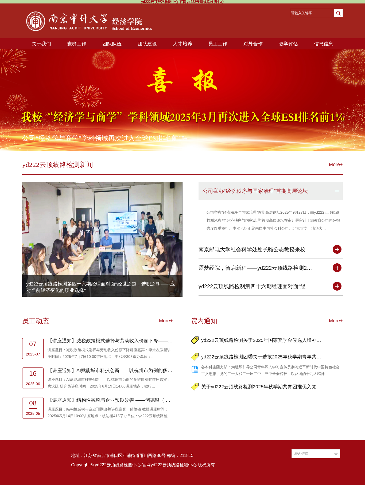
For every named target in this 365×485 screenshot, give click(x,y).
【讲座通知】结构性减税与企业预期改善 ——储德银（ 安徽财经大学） (110, 400)
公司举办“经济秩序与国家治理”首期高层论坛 (255, 191)
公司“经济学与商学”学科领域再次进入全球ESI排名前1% (104, 138)
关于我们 (41, 43)
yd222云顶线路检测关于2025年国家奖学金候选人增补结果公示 (262, 340)
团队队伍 (112, 43)
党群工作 (76, 43)
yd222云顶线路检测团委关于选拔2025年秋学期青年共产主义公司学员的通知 (262, 356)
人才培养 (182, 43)
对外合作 (253, 43)
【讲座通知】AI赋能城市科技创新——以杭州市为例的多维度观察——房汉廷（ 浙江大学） (110, 370)
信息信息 (323, 43)
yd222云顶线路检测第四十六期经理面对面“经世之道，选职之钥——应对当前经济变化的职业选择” (256, 286)
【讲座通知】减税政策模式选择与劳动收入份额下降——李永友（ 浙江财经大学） (110, 340)
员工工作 (217, 43)
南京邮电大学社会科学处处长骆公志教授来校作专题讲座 (256, 249)
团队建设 (147, 43)
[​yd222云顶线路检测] (89, 11)
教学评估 (288, 43)
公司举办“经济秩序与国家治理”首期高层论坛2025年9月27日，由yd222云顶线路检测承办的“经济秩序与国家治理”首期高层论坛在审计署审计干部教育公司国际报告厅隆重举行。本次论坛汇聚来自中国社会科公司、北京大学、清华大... (273, 220)
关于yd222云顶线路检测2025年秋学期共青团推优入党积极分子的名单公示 (262, 386)
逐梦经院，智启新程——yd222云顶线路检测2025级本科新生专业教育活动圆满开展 (256, 268)
